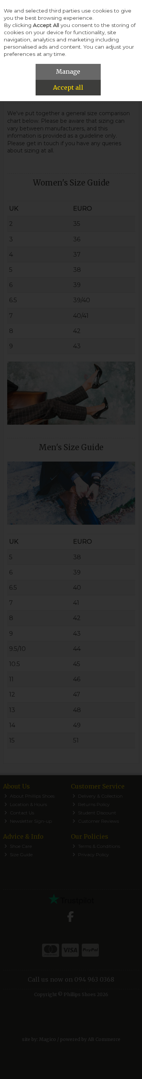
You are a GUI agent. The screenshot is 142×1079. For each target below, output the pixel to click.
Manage (68, 71)
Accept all (68, 87)
